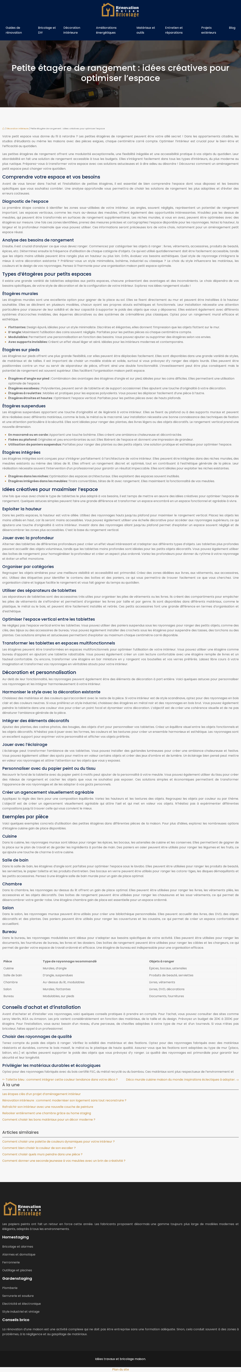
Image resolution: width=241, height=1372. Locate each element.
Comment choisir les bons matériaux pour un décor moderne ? (48, 1119)
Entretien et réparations (174, 30)
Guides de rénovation (14, 30)
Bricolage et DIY (47, 30)
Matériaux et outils (146, 30)
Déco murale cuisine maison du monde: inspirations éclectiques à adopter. (180, 1079)
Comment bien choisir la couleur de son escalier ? (39, 1148)
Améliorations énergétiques (106, 30)
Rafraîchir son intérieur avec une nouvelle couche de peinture (47, 1107)
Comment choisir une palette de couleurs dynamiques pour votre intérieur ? (58, 1141)
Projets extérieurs (208, 30)
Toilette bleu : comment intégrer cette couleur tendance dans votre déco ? (62, 1079)
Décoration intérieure (71, 30)
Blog (232, 28)
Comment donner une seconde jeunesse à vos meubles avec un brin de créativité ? (63, 1161)
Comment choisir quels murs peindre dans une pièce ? (42, 1154)
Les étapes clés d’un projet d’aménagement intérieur (41, 1094)
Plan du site (120, 1369)
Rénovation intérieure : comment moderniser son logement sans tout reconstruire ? (64, 1100)
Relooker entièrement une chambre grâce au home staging (46, 1113)
